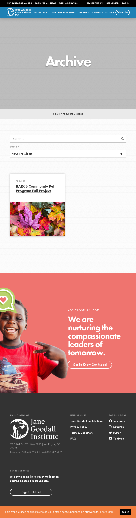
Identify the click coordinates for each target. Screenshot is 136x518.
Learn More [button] (107, 512)
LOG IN (125, 3)
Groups (109, 12)
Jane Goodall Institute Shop (86, 421)
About (37, 12)
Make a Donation (68, 3)
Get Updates (113, 3)
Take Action (122, 12)
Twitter (117, 433)
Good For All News (45, 3)
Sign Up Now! (31, 492)
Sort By (14, 147)
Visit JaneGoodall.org (19, 3)
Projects (97, 12)
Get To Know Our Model (90, 364)
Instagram (118, 427)
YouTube (118, 438)
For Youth (49, 12)
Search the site (95, 3)
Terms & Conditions (81, 433)
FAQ (73, 438)
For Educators (67, 12)
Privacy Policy (78, 427)
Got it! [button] (125, 512)
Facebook (119, 421)
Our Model (84, 12)
